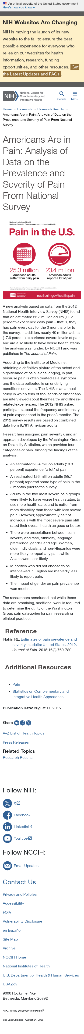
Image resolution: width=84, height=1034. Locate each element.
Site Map (10, 939)
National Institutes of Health (26, 966)
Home (7, 109)
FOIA (7, 912)
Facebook (22, 815)
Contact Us (19, 882)
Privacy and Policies (20, 894)
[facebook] (23, 722)
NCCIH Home (14, 957)
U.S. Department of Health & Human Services (41, 975)
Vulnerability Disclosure (22, 921)
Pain (16, 684)
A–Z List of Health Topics (23, 733)
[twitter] (29, 722)
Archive (9, 948)
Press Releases (16, 742)
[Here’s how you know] (42, 5)
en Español (12, 930)
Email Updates (26, 865)
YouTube (21, 838)
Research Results (50, 109)
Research (24, 109)
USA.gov (10, 984)
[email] (16, 722)
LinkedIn (21, 826)
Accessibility (13, 903)
